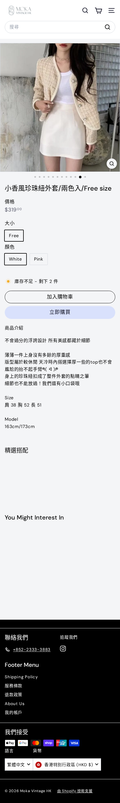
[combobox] (60, 27)
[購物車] (98, 10)
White (15, 259)
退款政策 (13, 695)
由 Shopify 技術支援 (75, 790)
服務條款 (13, 686)
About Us (15, 703)
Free (14, 236)
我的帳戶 (13, 712)
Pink (38, 259)
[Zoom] (112, 163)
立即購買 (60, 312)
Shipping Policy (21, 677)
